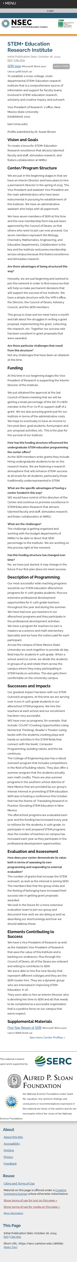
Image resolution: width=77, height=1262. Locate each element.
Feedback (10, 1163)
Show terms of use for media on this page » (32, 1206)
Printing (9, 1150)
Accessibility (12, 1143)
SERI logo (14, 66)
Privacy (8, 1157)
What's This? (10, 1247)
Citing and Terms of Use (19, 1183)
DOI (9, 60)
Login (50, 10)
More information (13, 1213)
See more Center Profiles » (47, 1037)
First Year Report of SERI (24, 1027)
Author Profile (61, 66)
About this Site (13, 1137)
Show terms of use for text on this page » (30, 1200)
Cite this (19, 60)
